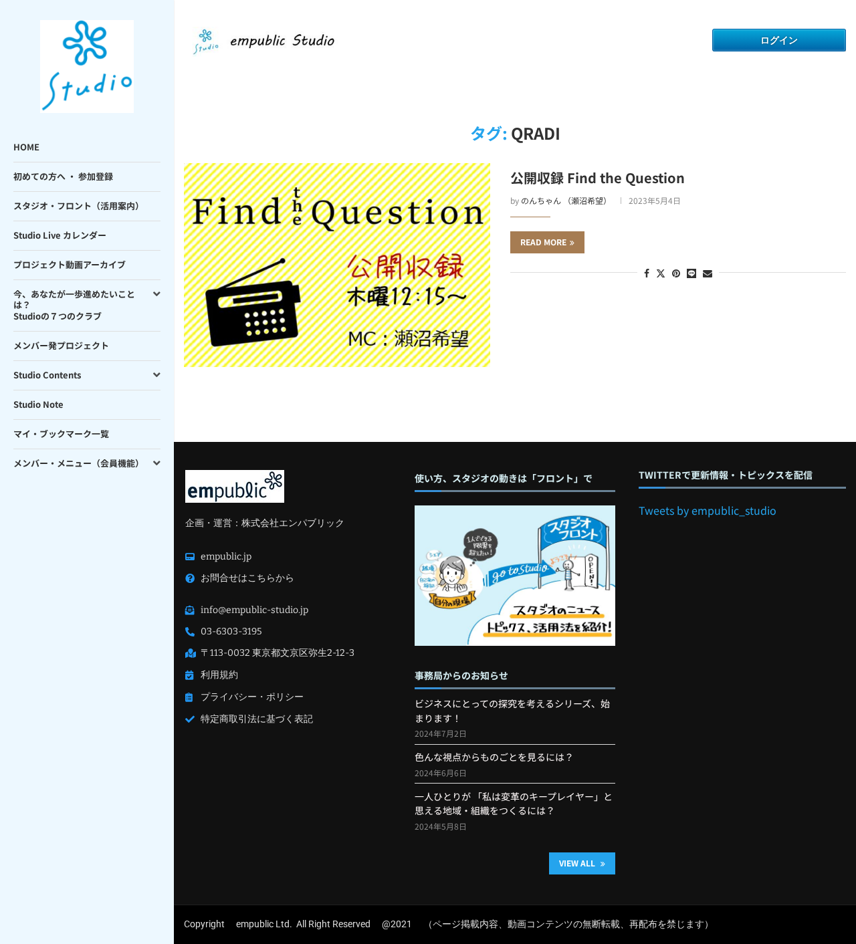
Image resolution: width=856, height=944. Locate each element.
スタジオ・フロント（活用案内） (78, 205)
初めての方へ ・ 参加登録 (63, 176)
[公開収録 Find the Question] (337, 265)
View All (578, 862)
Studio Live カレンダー (59, 235)
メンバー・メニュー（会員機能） (78, 463)
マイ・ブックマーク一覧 (61, 433)
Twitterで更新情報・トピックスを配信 (726, 475)
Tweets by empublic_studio (707, 510)
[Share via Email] (707, 272)
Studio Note (38, 404)
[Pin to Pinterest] (676, 272)
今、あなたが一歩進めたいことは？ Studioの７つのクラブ (74, 305)
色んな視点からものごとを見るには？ (494, 756)
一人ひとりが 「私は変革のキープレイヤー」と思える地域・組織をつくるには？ (514, 804)
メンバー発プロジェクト (61, 345)
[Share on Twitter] (660, 272)
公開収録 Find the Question (597, 177)
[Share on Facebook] (646, 272)
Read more (543, 241)
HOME (26, 146)
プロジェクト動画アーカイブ (69, 264)
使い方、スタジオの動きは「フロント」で (504, 478)
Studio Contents (47, 374)
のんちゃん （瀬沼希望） (566, 200)
